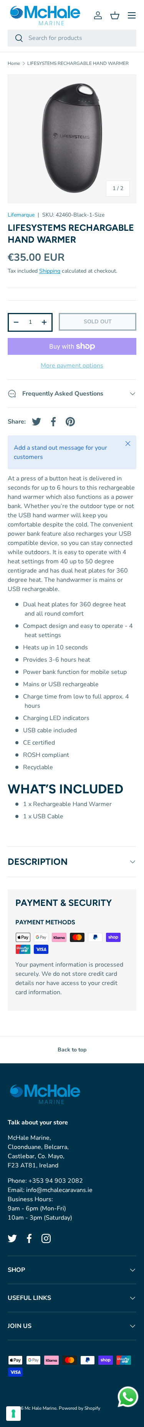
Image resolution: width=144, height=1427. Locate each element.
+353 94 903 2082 (55, 1181)
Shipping (49, 271)
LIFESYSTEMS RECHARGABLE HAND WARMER (78, 63)
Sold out (98, 321)
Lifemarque (21, 215)
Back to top (72, 1049)
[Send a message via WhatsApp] (128, 1397)
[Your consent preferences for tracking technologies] (13, 1413)
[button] (114, 15)
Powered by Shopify (79, 1408)
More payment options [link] (72, 365)
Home (14, 63)
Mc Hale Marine (40, 1408)
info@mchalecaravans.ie (59, 1190)
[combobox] (72, 38)
